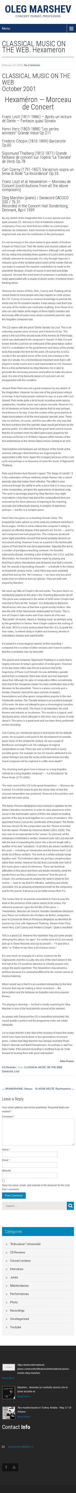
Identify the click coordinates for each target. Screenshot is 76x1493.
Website (6, 1170)
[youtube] (14, 1467)
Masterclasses (19, 1285)
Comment (8, 1116)
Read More (8, 1378)
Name (6, 1149)
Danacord (7, 1071)
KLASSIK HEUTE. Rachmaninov (54, 1088)
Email (6, 1160)
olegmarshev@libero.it (20, 1446)
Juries (14, 1277)
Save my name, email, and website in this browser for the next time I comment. (36, 1187)
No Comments (32, 65)
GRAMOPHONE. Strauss (17, 1088)
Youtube (15, 1327)
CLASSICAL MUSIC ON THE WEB (43, 1067)
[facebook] (6, 1467)
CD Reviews (9, 1067)
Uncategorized (19, 1319)
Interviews (16, 1269)
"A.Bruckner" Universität (25, 1244)
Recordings (17, 1310)
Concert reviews (20, 1260)
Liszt (16, 1071)
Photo (14, 1302)
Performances (19, 1294)
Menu (6, 28)
